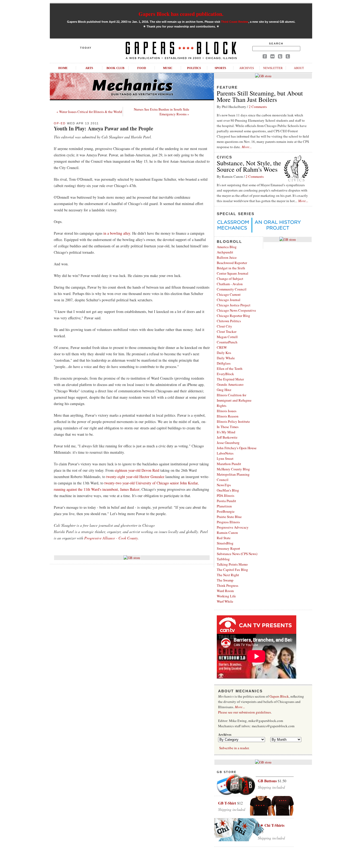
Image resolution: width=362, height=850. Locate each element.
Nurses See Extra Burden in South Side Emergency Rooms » (161, 111)
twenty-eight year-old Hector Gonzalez (135, 476)
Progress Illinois (228, 522)
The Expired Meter (230, 379)
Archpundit (225, 252)
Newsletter (272, 68)
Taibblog (223, 559)
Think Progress (227, 585)
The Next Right (228, 574)
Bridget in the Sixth (231, 268)
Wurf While (225, 601)
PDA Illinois (225, 495)
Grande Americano (230, 384)
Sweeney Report (228, 548)
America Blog (227, 246)
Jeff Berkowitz (227, 437)
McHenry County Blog (233, 469)
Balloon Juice (227, 257)
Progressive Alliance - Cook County (111, 537)
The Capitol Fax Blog (232, 569)
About (299, 68)
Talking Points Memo (232, 564)
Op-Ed (60, 123)
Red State (224, 537)
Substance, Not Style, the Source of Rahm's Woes (249, 166)
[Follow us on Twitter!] (280, 57)
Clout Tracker (226, 331)
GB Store (226, 772)
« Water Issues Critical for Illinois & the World (89, 111)
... (240, 706)
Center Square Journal (232, 273)
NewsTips (224, 485)
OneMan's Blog (228, 490)
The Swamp (225, 580)
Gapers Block (279, 696)
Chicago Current (229, 294)
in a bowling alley (116, 233)
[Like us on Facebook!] (264, 57)
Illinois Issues (226, 410)
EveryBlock (225, 373)
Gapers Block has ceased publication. (181, 14)
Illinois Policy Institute (233, 421)
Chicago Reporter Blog (233, 315)
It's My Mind (226, 432)
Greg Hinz (224, 389)
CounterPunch (227, 342)
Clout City (224, 326)
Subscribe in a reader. (234, 748)
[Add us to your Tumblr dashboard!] (287, 57)
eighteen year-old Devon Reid (137, 470)
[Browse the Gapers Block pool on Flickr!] (272, 57)
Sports (220, 68)
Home (63, 68)
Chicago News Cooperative (236, 310)
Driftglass (224, 363)
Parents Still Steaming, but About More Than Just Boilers (260, 96)
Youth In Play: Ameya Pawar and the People (103, 128)
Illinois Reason (228, 416)
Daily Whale (226, 358)
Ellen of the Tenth (229, 368)
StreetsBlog (225, 543)
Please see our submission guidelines (244, 712)
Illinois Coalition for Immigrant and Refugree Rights (234, 400)
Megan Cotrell (227, 336)
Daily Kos (224, 352)
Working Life (226, 596)
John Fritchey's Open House (237, 448)
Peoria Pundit (226, 500)
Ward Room (225, 590)
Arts (89, 68)
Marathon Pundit (229, 463)
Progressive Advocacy (233, 527)
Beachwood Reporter (232, 262)
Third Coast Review (234, 21)
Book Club (115, 68)
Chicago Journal (228, 299)
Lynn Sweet (225, 458)
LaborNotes (225, 453)
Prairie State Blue (229, 516)
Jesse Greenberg (228, 442)
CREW (222, 347)
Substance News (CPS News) (237, 553)
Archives (246, 68)
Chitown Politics (229, 321)
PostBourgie (226, 511)
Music (168, 68)
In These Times (228, 426)
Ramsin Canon (227, 532)
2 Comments (258, 106)
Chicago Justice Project (233, 305)
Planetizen (224, 506)
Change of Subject (230, 278)
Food (141, 68)
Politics (194, 68)
